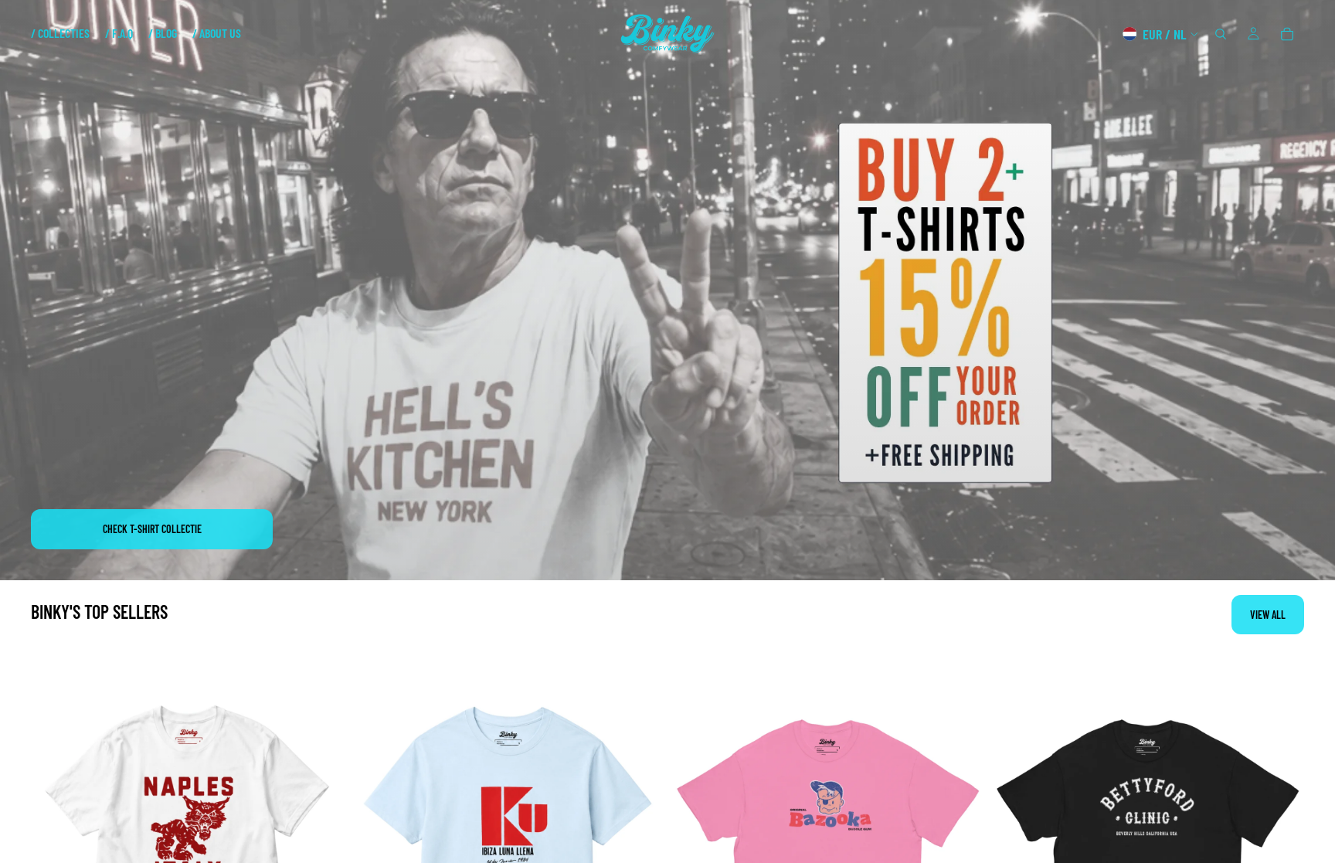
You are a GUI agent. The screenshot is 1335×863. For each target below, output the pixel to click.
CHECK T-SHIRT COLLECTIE (152, 528)
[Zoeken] (1221, 34)
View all (1268, 614)
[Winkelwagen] (1287, 34)
